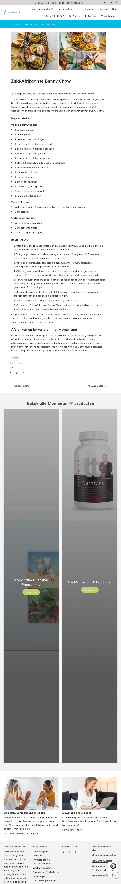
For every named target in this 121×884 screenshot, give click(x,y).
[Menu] (117, 863)
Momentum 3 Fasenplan (71, 335)
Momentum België (102, 860)
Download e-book (72, 829)
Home (18, 24)
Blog (114, 8)
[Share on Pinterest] (23, 373)
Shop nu (31, 592)
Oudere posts (21, 385)
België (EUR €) (54, 16)
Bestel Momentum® (42, 8)
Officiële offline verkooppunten (41, 861)
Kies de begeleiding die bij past (21, 833)
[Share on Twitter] (17, 373)
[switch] (113, 875)
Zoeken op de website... (40, 853)
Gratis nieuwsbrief (43, 867)
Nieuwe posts (95, 385)
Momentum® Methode (46, 872)
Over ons (103, 8)
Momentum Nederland (104, 855)
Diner (36, 24)
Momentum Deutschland (99, 868)
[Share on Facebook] (10, 373)
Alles (27, 24)
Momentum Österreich (104, 875)
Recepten (88, 8)
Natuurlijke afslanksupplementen (45, 878)
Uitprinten (16, 363)
